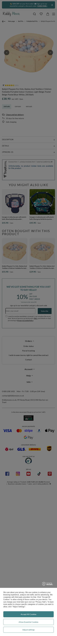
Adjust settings (28, 630)
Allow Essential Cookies (28, 622)
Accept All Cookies (28, 614)
